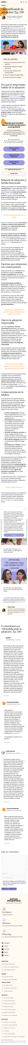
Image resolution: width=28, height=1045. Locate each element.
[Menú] (26, 2)
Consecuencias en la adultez (13, 77)
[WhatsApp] (4, 931)
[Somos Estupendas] (4, 2)
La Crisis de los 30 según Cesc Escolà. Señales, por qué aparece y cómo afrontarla (12, 550)
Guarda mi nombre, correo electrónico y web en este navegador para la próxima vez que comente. (14, 883)
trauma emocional (14, 96)
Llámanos (6, 923)
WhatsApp (6, 934)
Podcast (3, 5)
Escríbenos (6, 912)
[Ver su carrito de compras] (21, 2)
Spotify (5, 500)
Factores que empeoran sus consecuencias (13, 71)
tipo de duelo (9, 194)
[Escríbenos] (4, 909)
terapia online (16, 733)
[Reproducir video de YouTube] (14, 47)
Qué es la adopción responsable (14, 75)
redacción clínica (20, 602)
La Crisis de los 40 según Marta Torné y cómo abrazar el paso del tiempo (12, 589)
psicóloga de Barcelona (17, 28)
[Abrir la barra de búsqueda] (23, 2)
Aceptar (14, 535)
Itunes (12, 500)
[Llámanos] (4, 920)
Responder (6, 695)
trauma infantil (7, 242)
